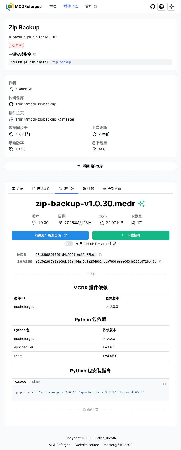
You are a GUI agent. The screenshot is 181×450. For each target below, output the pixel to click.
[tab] (18, 189)
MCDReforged (60, 445)
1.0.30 (20, 149)
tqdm (18, 356)
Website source (87, 445)
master (109, 445)
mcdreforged (24, 307)
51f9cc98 (124, 445)
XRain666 (23, 89)
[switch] (88, 243)
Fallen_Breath (105, 438)
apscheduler (23, 347)
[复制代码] (164, 383)
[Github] (153, 6)
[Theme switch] (171, 7)
